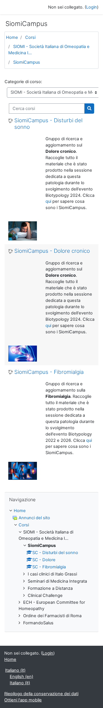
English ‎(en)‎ (21, 676)
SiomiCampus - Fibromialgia (49, 372)
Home (12, 37)
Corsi (30, 37)
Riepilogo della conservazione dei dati (41, 693)
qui (48, 201)
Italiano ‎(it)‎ (15, 670)
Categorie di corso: (23, 81)
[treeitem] (51, 567)
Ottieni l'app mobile (23, 700)
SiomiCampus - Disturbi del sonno (48, 123)
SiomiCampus (26, 62)
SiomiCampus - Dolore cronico (52, 251)
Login (91, 7)
